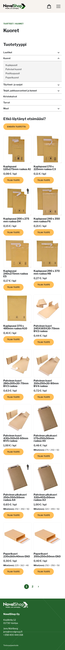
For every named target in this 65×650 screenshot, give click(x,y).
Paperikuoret (12, 77)
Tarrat (6, 102)
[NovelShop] (14, 6)
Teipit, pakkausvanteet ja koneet (20, 90)
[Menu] (58, 6)
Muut (6, 108)
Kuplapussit (11, 65)
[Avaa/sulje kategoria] (58, 52)
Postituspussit (13, 73)
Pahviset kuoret (14, 69)
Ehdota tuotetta (16, 126)
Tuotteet (8, 23)
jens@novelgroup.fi (12, 631)
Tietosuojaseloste (10, 645)
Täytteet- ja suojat (13, 84)
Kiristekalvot (10, 96)
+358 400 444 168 (13, 634)
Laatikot (7, 52)
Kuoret (7, 58)
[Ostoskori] (49, 6)
